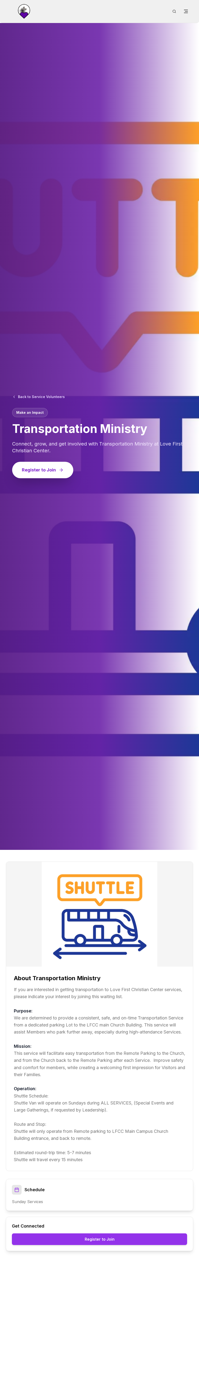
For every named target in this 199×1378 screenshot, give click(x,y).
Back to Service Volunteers (41, 397)
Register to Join (39, 469)
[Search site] (174, 11)
